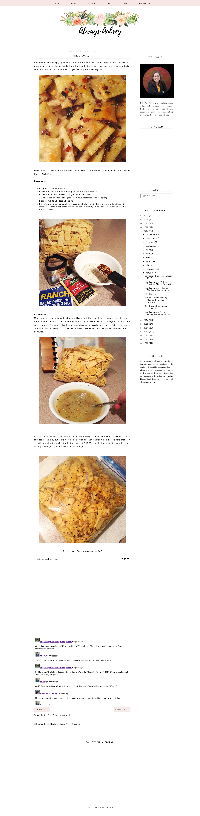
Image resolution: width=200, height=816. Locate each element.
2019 (146, 223)
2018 (146, 227)
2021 (146, 216)
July (148, 250)
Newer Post (122, 709)
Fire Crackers (151, 294)
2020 (146, 220)
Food (108, 3)
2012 (146, 336)
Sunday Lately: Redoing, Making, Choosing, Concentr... (156, 300)
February (150, 269)
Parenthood (145, 3)
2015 (146, 324)
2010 (146, 343)
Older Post (42, 709)
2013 (146, 332)
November (151, 238)
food (56, 559)
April (148, 261)
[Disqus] (82, 601)
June (148, 254)
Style (124, 3)
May (148, 258)
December (151, 234)
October (150, 242)
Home (58, 3)
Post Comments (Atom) (59, 715)
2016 (146, 320)
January (150, 273)
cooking (49, 559)
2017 (146, 231)
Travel (91, 3)
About (74, 3)
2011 (146, 340)
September (151, 246)
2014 (146, 328)
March (149, 265)
